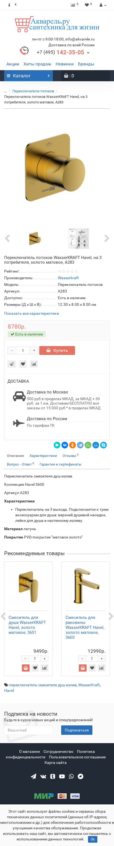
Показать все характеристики (31, 313)
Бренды (86, 64)
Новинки (65, 64)
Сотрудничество (58, 751)
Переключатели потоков (33, 91)
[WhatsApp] (88, 445)
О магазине (29, 751)
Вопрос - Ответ (20, 464)
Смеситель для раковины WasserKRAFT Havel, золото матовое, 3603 (85, 627)
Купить (60, 350)
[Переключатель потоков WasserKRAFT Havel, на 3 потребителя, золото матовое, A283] (57, 167)
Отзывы (71, 455)
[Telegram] (80, 445)
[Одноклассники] (72, 445)
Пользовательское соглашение (77, 757)
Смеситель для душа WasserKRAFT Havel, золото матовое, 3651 (27, 625)
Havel (9, 690)
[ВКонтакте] (64, 445)
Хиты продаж (37, 64)
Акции (12, 64)
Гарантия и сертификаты (60, 464)
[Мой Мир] (95, 445)
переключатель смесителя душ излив (43, 685)
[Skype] (103, 445)
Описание (15, 456)
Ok (93, 839)
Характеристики (43, 456)
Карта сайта (56, 762)
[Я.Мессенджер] (57, 445)
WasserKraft (89, 685)
